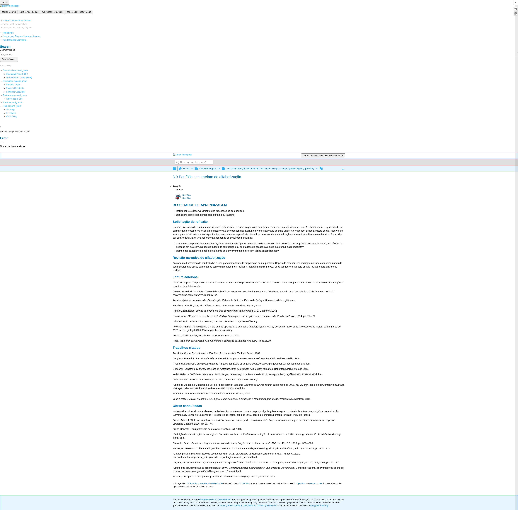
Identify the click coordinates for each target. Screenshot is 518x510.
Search (177, 162)
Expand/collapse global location (343, 168)
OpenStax (186, 195)
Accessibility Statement (265, 505)
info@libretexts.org (319, 505)
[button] (11, 113)
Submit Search (9, 59)
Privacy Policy (226, 505)
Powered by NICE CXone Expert (215, 499)
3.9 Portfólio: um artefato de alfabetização (204, 483)
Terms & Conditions (243, 505)
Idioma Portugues (208, 168)
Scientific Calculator (15, 92)
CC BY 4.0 (243, 483)
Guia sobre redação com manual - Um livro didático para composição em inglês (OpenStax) (270, 168)
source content (315, 483)
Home (186, 168)
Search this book (8, 50)
